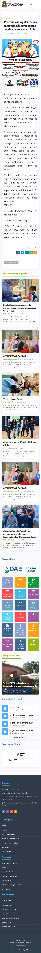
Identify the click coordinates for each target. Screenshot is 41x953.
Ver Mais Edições (20, 737)
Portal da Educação (8, 880)
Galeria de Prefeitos (8, 852)
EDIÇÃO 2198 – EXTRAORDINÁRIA (21, 731)
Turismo (4, 830)
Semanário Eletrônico (9, 872)
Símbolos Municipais (8, 834)
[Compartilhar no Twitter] (22, 252)
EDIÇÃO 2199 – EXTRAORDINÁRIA (21, 723)
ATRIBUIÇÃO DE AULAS (14, 356)
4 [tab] (37, 663)
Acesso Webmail (20, 945)
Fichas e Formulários (8, 927)
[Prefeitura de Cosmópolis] (12, 4)
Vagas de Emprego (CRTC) (10, 876)
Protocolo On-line (7, 914)
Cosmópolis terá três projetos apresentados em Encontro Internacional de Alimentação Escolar (20, 534)
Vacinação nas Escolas (13, 399)
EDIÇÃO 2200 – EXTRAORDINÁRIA (21, 715)
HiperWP (25, 950)
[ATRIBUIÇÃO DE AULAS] (20, 341)
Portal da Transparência (9, 909)
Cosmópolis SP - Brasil (20, 758)
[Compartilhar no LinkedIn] (27, 252)
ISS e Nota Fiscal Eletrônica (10, 918)
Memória (5, 826)
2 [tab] (34, 663)
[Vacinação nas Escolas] (20, 384)
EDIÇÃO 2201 (14, 707)
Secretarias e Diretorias (9, 863)
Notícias (7, 18)
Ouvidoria (5, 868)
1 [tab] (32, 663)
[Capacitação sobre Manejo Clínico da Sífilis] (20, 427)
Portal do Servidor (7, 905)
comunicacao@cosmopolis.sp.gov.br (16, 793)
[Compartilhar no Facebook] (18, 252)
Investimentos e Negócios (10, 843)
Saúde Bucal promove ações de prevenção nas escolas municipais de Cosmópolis (19, 307)
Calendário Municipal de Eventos (12, 885)
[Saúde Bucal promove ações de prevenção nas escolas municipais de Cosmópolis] (20, 290)
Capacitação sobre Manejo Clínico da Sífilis (20, 444)
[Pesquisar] (36, 4)
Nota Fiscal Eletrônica (9, 922)
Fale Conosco (6, 889)
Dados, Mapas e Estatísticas (10, 839)
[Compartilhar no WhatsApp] (31, 252)
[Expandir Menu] (31, 4)
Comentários (24, 33)
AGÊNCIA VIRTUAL (7, 901)
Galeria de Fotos (7, 847)
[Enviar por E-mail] (35, 252)
